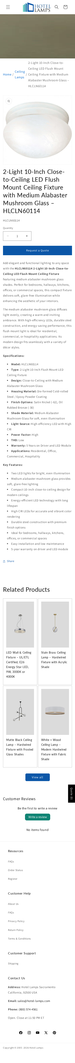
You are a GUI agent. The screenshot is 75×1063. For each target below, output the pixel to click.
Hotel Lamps (36, 1047)
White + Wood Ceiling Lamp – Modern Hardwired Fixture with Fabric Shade (54, 749)
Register (12, 878)
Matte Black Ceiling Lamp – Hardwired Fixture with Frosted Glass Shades (19, 747)
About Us (13, 904)
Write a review (37, 817)
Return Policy (16, 930)
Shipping (13, 963)
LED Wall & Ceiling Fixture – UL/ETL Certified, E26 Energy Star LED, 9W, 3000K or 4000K (18, 664)
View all (37, 777)
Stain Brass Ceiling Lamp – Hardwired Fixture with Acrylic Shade (54, 660)
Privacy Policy (16, 921)
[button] (8, 7)
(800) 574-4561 (28, 1009)
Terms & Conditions (19, 938)
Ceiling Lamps (20, 74)
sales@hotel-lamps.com (34, 1001)
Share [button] (10, 561)
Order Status (15, 870)
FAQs (11, 861)
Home (7, 74)
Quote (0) (71, 794)
